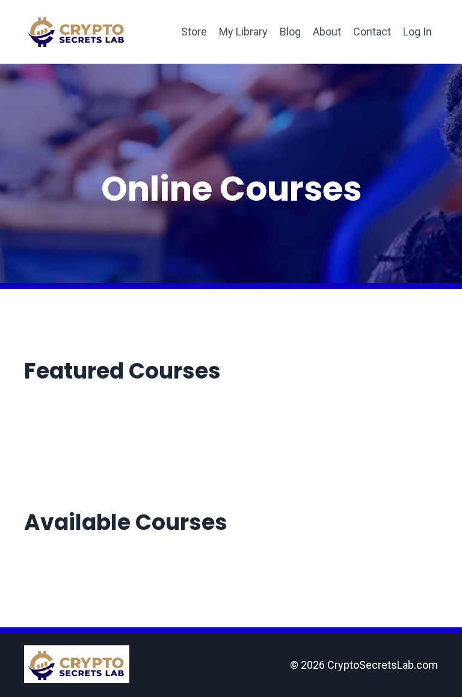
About (327, 31)
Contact (372, 31)
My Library (243, 31)
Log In (417, 31)
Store (194, 31)
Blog (290, 31)
